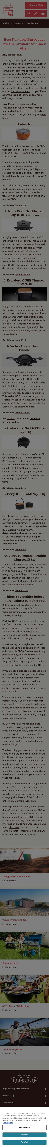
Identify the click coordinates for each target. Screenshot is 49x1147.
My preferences (24, 1127)
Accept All (24, 1142)
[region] (24, 1127)
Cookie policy (8, 1123)
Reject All (24, 1135)
